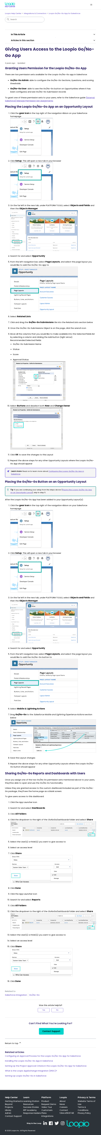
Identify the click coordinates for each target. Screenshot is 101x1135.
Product (45, 1101)
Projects (9, 1107)
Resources (28, 1104)
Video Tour (46, 1107)
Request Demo (48, 1104)
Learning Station (31, 1101)
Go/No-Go (34, 995)
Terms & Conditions (83, 1108)
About (63, 1101)
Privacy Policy (84, 1113)
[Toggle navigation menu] (91, 5)
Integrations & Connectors (35, 13)
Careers (63, 1107)
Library (8, 1110)
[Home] (10, 4)
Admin (8, 1113)
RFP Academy (30, 1110)
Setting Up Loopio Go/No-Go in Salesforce (25, 1075)
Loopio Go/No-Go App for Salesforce (64, 13)
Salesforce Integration (16, 995)
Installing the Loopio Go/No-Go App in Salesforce (29, 1060)
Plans (44, 1113)
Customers (46, 1110)
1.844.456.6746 (67, 1113)
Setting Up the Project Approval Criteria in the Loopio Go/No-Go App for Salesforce (46, 1065)
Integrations (47, 1116)
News (62, 1104)
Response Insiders (32, 1113)
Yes (43, 1010)
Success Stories (31, 1107)
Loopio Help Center (13, 13)
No (57, 1010)
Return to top (12, 1043)
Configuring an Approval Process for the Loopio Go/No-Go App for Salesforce (43, 1056)
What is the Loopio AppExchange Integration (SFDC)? (31, 1070)
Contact (64, 1110)
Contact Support (51, 1031)
